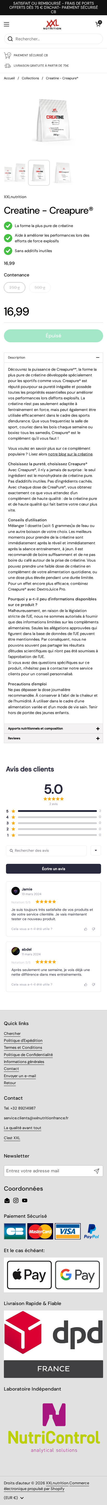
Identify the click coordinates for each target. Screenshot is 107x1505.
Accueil (9, 78)
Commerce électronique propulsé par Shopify (46, 1485)
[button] (98, 24)
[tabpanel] (53, 543)
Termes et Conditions (23, 1047)
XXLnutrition (57, 1483)
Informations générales (24, 1061)
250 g (14, 287)
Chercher (12, 1033)
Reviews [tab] (54, 738)
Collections (30, 78)
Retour (10, 1082)
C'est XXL (12, 1138)
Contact (11, 1068)
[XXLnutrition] (52, 24)
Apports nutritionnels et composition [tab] (54, 728)
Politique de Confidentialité (28, 1054)
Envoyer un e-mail (20, 1076)
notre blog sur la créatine (70, 454)
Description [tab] (54, 357)
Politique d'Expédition (23, 1040)
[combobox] (96, 850)
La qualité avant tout (22, 1127)
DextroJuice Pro (51, 589)
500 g (40, 287)
